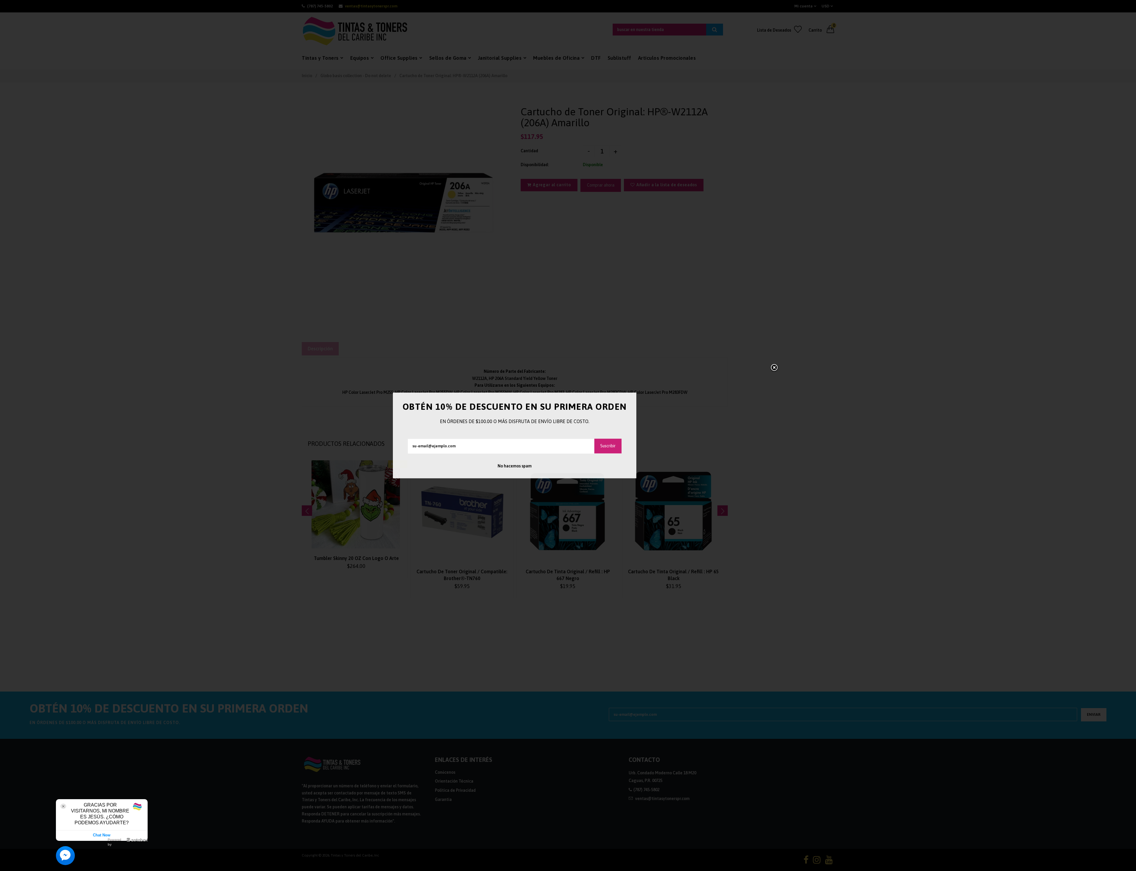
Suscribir (608, 445)
